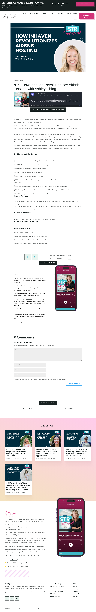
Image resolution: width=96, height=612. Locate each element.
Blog (54, 13)
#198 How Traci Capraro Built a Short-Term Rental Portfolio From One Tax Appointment (46, 452)
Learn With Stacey (86, 16)
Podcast (46, 13)
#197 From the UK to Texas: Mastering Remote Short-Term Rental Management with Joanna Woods (77, 452)
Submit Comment (74, 384)
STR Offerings (35, 13)
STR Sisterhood (54, 594)
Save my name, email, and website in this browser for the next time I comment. (40, 379)
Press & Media (72, 13)
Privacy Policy (32, 608)
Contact (74, 19)
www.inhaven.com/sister (48, 219)
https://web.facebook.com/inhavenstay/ (33, 240)
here (69, 259)
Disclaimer (38, 608)
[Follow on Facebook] (27, 257)
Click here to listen (48, 262)
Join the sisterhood (85, 4)
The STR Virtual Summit (56, 591)
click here (29, 299)
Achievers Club (54, 589)
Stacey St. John (12, 458)
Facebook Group (55, 596)
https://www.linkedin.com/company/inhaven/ (33, 244)
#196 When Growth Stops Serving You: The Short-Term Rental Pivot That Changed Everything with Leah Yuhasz (18, 486)
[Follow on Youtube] (17, 598)
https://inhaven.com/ (26, 232)
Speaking (61, 13)
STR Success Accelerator (57, 586)
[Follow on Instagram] (35, 257)
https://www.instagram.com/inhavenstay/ (34, 236)
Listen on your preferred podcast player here (48, 109)
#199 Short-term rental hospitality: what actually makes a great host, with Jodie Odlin (16, 452)
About (25, 13)
